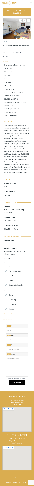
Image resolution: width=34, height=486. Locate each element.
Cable (11, 295)
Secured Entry (19, 210)
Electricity (12, 300)
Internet (11, 309)
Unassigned (8, 212)
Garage (6, 210)
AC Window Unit (15, 271)
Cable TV (12, 280)
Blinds (11, 276)
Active (11, 72)
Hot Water (12, 304)
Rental (5, 42)
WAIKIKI (7, 195)
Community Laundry (16, 285)
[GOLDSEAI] (10, 3)
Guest (12, 210)
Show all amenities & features (11, 314)
